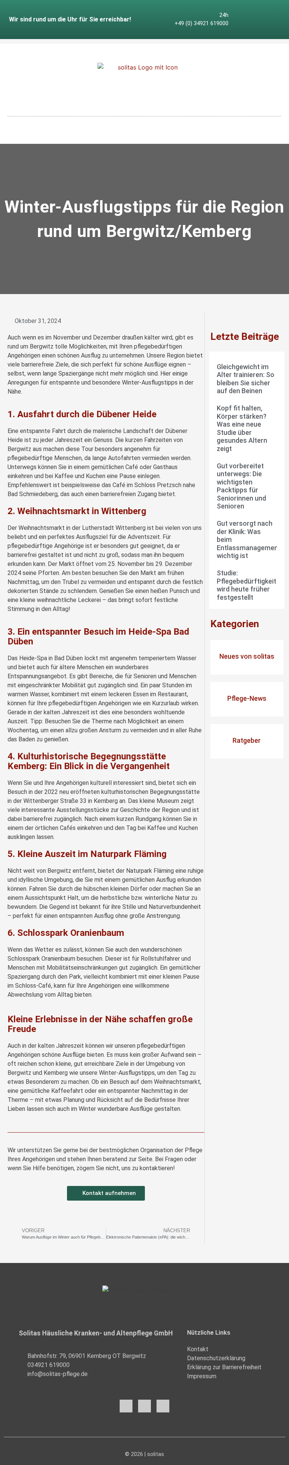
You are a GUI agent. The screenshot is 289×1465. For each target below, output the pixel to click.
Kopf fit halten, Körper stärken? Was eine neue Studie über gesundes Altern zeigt (242, 428)
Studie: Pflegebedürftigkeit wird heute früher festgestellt (246, 585)
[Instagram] (255, 14)
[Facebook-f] (243, 14)
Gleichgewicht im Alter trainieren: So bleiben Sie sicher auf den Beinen (245, 379)
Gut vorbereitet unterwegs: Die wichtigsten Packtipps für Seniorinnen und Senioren (241, 486)
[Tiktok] (255, 26)
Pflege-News (246, 698)
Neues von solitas (246, 656)
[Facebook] (126, 1406)
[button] (144, 122)
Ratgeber (247, 740)
